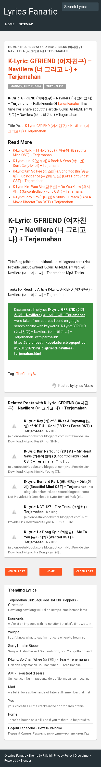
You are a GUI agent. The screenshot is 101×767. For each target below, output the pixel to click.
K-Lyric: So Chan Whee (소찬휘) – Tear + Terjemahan (48, 659)
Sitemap (26, 24)
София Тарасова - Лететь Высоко (35, 728)
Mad (11, 687)
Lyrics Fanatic (31, 12)
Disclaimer (82, 755)
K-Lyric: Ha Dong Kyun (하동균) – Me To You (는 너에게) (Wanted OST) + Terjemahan (55, 537)
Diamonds (16, 618)
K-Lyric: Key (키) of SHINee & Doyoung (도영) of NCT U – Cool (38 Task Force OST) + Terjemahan (58, 426)
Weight (13, 632)
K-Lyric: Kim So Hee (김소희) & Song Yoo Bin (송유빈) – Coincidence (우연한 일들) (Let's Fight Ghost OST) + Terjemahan (51, 176)
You (11, 701)
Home (9, 24)
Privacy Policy (63, 755)
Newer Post (16, 571)
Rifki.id (47, 755)
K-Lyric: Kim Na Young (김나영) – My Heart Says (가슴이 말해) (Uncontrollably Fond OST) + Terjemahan (57, 456)
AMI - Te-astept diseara (26, 673)
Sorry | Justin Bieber (23, 646)
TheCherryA (54, 86)
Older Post (84, 571)
